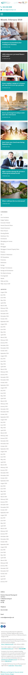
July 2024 (3, 358)
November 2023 (5, 380)
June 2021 (3, 457)
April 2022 (3, 430)
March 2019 (4, 528)
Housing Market (5, 233)
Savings (2, 265)
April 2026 (3, 303)
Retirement (3, 262)
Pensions (3, 252)
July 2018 (3, 549)
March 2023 (4, 401)
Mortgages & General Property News (10, 249)
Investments (4, 238)
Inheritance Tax (5, 236)
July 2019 (3, 518)
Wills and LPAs (4, 281)
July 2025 (3, 327)
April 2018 (3, 557)
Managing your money (6, 241)
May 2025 (3, 332)
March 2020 (4, 496)
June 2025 (3, 329)
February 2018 (4, 563)
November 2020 (5, 475)
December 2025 (4, 313)
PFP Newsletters (5, 257)
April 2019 (3, 526)
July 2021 (3, 454)
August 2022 (4, 419)
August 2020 (4, 483)
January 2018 (4, 565)
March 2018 (4, 560)
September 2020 (5, 480)
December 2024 (4, 345)
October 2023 (4, 382)
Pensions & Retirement (6, 254)
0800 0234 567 (8, 661)
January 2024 (4, 374)
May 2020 (3, 491)
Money (2, 244)
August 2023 (4, 388)
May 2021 (3, 459)
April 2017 (3, 579)
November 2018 (5, 539)
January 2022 (4, 438)
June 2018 (3, 552)
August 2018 (4, 547)
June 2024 (3, 361)
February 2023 (4, 404)
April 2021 (3, 462)
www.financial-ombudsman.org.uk (9, 659)
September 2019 (5, 512)
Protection (3, 260)
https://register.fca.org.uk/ (7, 644)
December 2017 (4, 568)
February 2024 (4, 372)
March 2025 (4, 337)
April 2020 (3, 494)
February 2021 (4, 467)
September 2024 (5, 353)
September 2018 (5, 544)
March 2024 (4, 369)
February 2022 (4, 435)
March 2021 (4, 465)
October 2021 (4, 446)
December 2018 (4, 536)
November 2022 (5, 411)
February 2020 (4, 499)
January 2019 (4, 534)
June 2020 (3, 488)
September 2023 (5, 385)
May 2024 (3, 364)
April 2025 (3, 335)
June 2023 (3, 393)
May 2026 (3, 300)
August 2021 (4, 451)
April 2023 (3, 398)
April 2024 (3, 366)
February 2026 (4, 308)
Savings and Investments (7, 270)
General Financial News (7, 225)
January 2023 (4, 406)
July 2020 (3, 486)
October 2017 (4, 573)
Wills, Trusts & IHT (5, 284)
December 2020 (4, 473)
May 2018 (3, 555)
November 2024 (5, 348)
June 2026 (3, 297)
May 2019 (3, 523)
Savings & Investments (6, 268)
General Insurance (5, 228)
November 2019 (5, 507)
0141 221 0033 (7, 7)
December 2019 (4, 504)
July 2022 (3, 422)
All (1, 215)
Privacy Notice (18, 665)
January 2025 (4, 342)
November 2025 (5, 316)
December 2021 (4, 441)
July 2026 (3, 295)
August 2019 (4, 515)
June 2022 (3, 425)
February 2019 (4, 531)
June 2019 (3, 520)
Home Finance (4, 230)
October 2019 (4, 510)
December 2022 (4, 409)
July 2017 (3, 576)
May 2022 (3, 427)
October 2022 (4, 414)
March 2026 (4, 305)
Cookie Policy (11, 665)
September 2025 (5, 321)
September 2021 (5, 449)
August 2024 (4, 356)
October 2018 (4, 542)
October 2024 (4, 350)
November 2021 (5, 443)
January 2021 (4, 470)
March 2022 (4, 433)
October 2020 (4, 478)
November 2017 (5, 571)
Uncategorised (4, 276)
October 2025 (4, 319)
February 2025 (4, 340)
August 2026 (4, 292)
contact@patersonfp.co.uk (9, 9)
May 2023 (3, 396)
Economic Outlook (5, 222)
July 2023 (3, 390)
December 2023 (4, 377)
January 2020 (4, 502)
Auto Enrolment (5, 217)
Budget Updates (5, 220)
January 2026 (4, 311)
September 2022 (5, 417)
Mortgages (3, 246)
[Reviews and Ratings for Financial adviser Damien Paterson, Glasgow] (14, 674)
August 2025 (4, 324)
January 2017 (4, 581)
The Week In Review (6, 273)
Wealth (2, 278)
